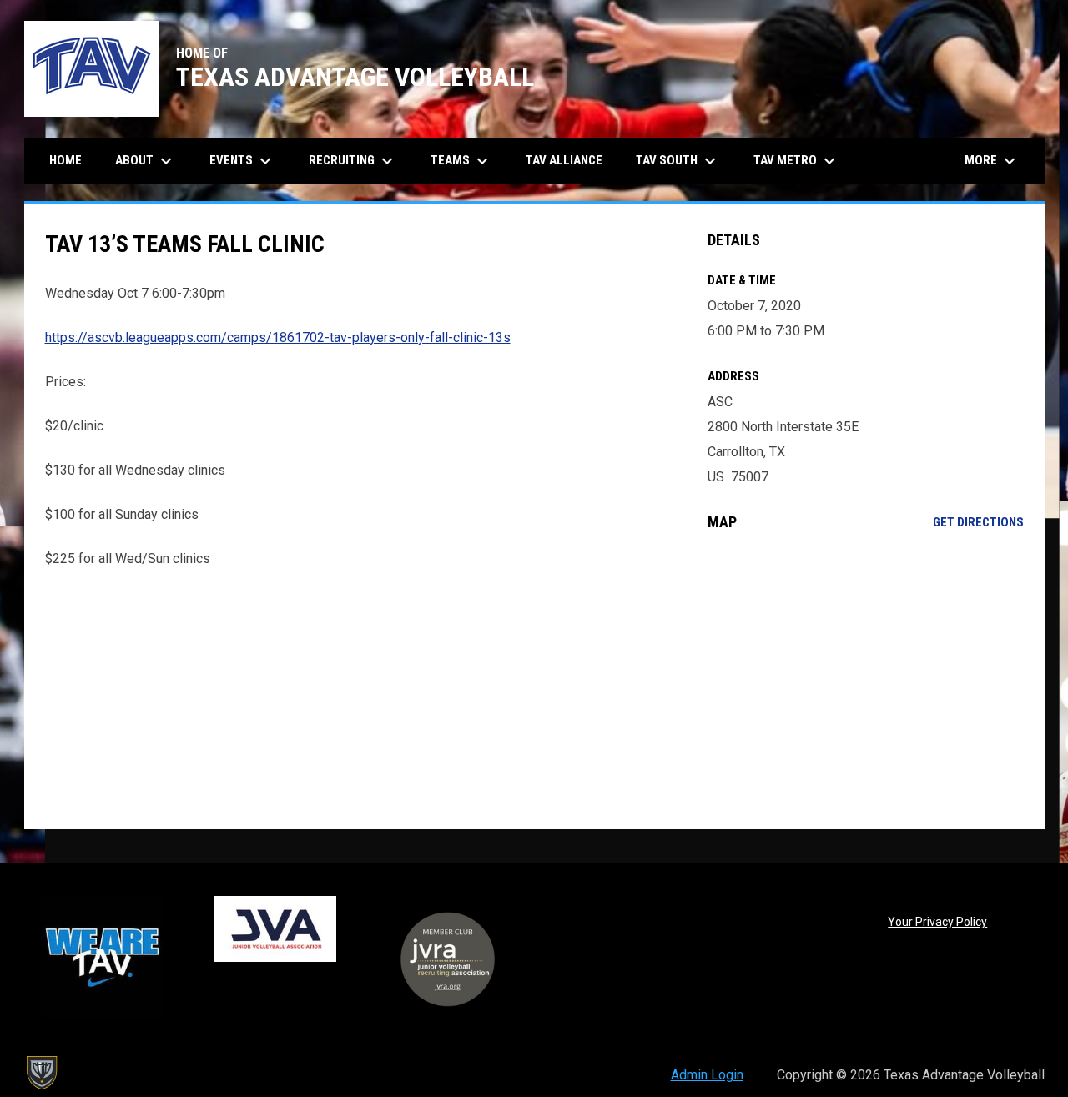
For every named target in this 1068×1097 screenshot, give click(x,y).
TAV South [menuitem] (678, 161)
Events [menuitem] (242, 161)
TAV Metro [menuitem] (796, 161)
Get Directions (978, 522)
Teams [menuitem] (461, 161)
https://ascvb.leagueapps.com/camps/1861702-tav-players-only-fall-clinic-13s (278, 337)
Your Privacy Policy (937, 921)
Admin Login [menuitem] (707, 1075)
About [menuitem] (145, 161)
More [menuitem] (992, 161)
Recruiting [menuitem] (353, 161)
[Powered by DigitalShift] (41, 1072)
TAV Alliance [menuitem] (564, 160)
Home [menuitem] (65, 160)
